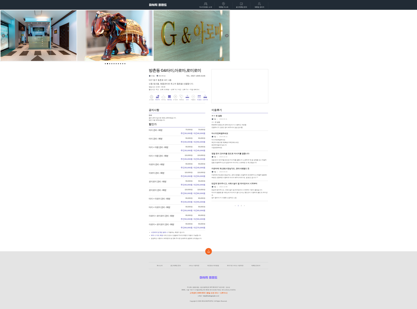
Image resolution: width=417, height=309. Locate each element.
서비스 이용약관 (194, 265)
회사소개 (159, 265)
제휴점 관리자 (255, 265)
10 (124, 63)
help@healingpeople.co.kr (211, 296)
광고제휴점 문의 (175, 265)
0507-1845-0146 (198, 76)
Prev (3, 35)
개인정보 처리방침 (213, 265)
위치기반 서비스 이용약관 (235, 265)
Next (227, 35)
